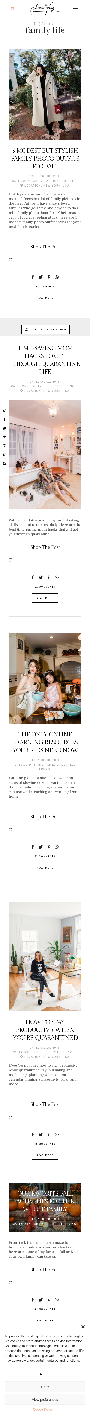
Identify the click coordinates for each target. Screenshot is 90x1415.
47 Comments (45, 1309)
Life (50, 764)
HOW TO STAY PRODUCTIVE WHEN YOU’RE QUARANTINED (45, 1030)
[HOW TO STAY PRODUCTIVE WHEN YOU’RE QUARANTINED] (45, 956)
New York (51, 185)
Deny (45, 1386)
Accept (45, 1373)
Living (69, 386)
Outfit (67, 181)
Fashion (52, 181)
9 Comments (45, 286)
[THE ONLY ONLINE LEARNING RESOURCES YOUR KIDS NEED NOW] (45, 678)
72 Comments (45, 856)
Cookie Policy (43, 1409)
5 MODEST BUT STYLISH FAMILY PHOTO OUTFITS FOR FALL (45, 158)
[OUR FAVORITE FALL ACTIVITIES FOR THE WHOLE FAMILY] (45, 1207)
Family (37, 181)
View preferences (45, 1399)
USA (66, 185)
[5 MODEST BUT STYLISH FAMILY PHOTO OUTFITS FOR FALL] (45, 94)
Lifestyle (52, 386)
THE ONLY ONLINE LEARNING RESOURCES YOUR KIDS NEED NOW (45, 742)
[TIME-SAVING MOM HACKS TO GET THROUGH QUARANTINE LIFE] (45, 454)
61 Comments (45, 586)
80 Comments (45, 1144)
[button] (83, 1326)
